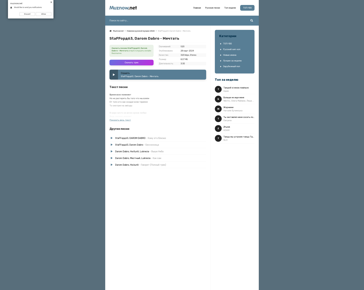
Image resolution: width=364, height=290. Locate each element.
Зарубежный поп (231, 66)
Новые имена (229, 55)
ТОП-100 (247, 8)
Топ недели (230, 8)
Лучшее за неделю (232, 60)
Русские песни (212, 8)
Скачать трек (131, 62)
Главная (197, 8)
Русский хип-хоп (231, 49)
